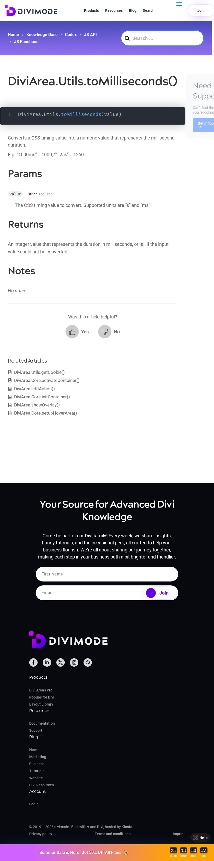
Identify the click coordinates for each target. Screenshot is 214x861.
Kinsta (127, 827)
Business (36, 764)
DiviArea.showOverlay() (37, 405)
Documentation (42, 723)
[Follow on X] (60, 662)
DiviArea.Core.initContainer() (42, 396)
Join (201, 10)
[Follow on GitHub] (88, 662)
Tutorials (36, 771)
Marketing (37, 757)
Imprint (179, 834)
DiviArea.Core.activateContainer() (47, 380)
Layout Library (41, 704)
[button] (77, 331)
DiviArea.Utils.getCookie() (39, 372)
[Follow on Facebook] (33, 662)
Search (148, 10)
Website (36, 778)
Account (37, 791)
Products (91, 10)
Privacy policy (40, 834)
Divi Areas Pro (40, 690)
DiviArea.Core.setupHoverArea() (45, 413)
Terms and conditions (112, 834)
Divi (100, 827)
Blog (132, 10)
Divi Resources (41, 785)
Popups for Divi (41, 697)
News (33, 750)
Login (34, 804)
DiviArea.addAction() (34, 388)
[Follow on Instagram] (74, 662)
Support (35, 730)
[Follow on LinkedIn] (47, 662)
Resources (114, 10)
